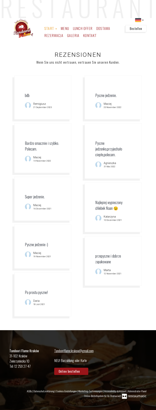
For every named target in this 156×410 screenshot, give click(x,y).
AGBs (29, 391)
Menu (65, 28)
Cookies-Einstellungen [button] (66, 391)
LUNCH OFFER (82, 28)
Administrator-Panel (137, 391)
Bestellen (136, 28)
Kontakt (90, 35)
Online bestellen (70, 371)
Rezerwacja (53, 35)
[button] (139, 19)
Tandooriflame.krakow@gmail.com (74, 350)
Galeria (73, 35)
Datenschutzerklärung (44, 391)
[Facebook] (132, 356)
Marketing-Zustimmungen (90, 391)
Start (49, 28)
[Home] (23, 28)
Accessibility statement (115, 391)
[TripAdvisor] (142, 356)
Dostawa (103, 28)
